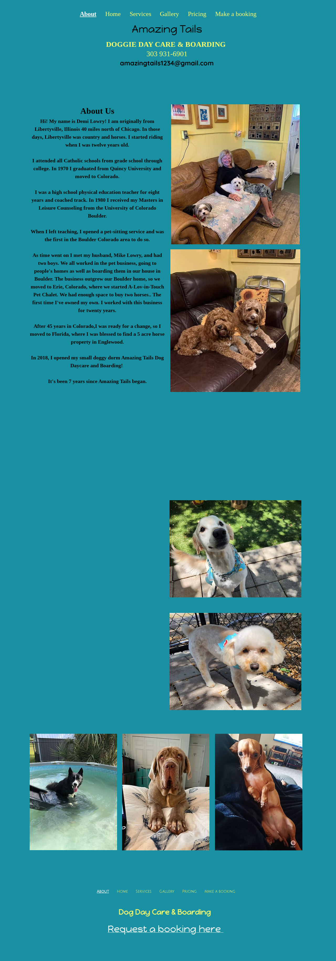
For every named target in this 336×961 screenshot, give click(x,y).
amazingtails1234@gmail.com (167, 63)
